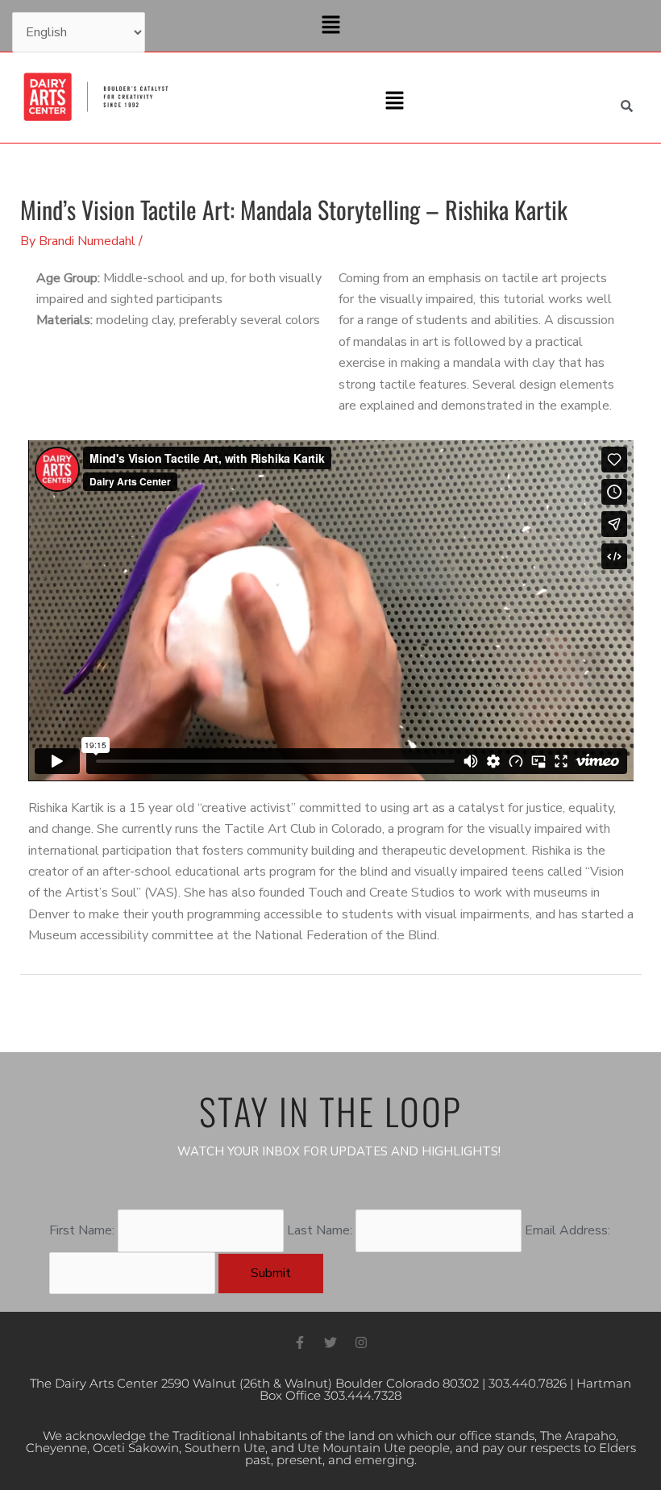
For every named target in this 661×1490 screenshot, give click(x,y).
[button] (330, 26)
